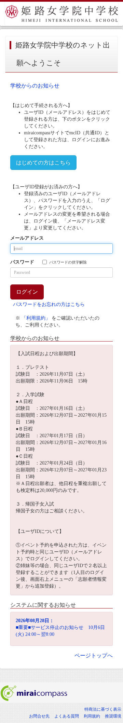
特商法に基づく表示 (102, 709)
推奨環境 (113, 716)
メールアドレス (27, 238)
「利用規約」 (36, 318)
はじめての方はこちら (43, 162)
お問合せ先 (39, 716)
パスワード (22, 262)
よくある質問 (66, 716)
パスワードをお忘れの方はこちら (49, 304)
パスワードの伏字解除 (68, 262)
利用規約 (92, 716)
